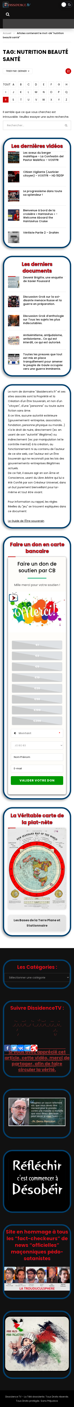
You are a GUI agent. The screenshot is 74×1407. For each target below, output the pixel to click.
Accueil (7, 33)
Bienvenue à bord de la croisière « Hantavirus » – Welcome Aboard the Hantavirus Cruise (40, 215)
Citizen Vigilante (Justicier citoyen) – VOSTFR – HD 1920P (43, 173)
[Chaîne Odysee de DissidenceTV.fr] (34, 1048)
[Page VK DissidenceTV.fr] (20, 1048)
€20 (37, 688)
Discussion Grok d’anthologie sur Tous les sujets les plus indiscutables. (43, 319)
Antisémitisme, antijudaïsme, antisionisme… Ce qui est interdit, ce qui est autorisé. (42, 338)
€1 (37, 645)
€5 (37, 667)
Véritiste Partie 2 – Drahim (41, 232)
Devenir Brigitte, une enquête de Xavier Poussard (43, 279)
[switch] (66, 5)
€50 (37, 699)
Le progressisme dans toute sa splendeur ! (42, 193)
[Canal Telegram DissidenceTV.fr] (27, 1048)
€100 (37, 710)
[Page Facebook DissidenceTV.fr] (7, 1048)
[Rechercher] (7, 14)
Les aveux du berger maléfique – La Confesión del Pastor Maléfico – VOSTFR (43, 156)
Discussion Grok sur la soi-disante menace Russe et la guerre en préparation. (42, 300)
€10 (37, 677)
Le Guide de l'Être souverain (26, 521)
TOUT (6, 84)
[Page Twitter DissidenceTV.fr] (14, 1048)
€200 (37, 721)
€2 (37, 656)
